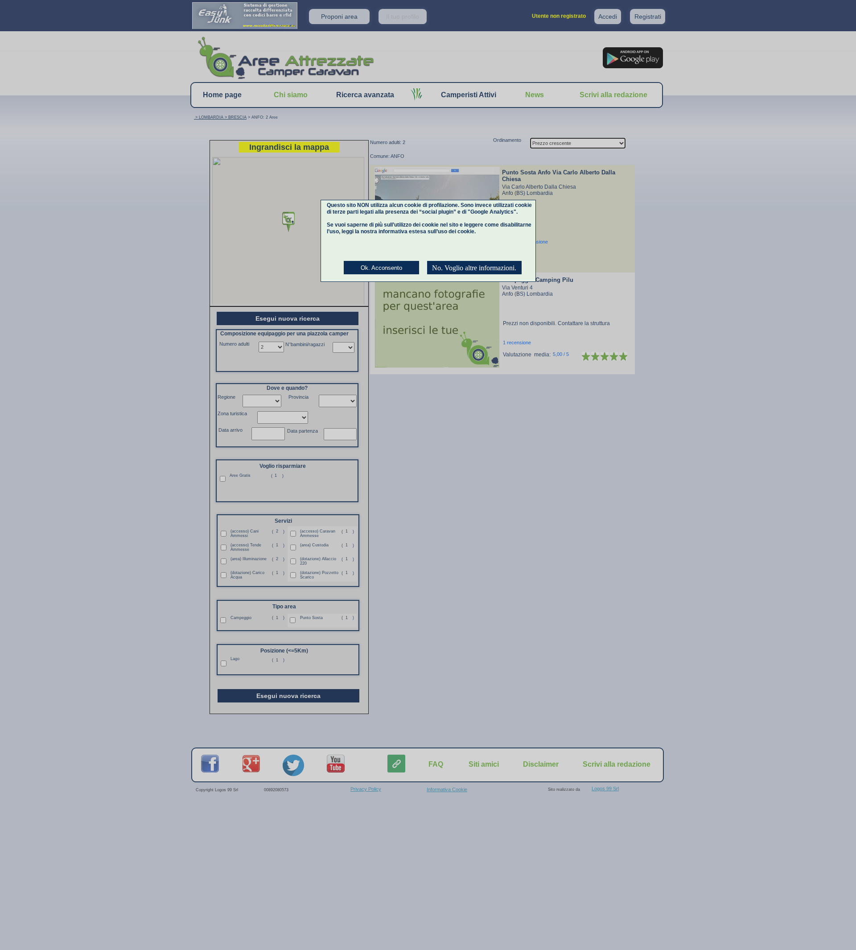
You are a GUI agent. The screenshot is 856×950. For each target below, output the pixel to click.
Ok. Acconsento (381, 267)
